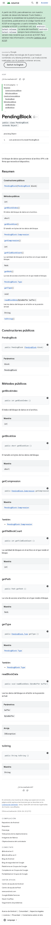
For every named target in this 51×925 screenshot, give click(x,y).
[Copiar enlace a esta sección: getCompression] (22, 481)
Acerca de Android (9, 911)
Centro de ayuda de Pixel (11, 888)
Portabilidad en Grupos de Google (15, 874)
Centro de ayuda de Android (12, 884)
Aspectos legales (37, 911)
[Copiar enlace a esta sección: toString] (13, 746)
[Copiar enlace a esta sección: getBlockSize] (18, 436)
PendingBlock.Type (13, 282)
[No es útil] (23, 79)
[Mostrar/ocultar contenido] (17, 85)
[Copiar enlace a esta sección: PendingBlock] (19, 338)
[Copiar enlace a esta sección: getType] (13, 624)
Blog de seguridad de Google (13, 863)
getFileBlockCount (13, 253)
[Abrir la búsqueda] (32, 2)
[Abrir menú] (3, 3)
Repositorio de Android (10, 822)
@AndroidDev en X (9, 855)
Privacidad (16, 915)
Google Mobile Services (11, 895)
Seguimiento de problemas (12, 903)
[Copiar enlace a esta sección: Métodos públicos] (28, 384)
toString (8, 319)
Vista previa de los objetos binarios (14, 834)
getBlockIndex (11, 208)
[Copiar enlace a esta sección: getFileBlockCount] (24, 531)
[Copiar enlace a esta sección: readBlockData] (20, 674)
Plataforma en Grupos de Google (14, 866)
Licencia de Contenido (10, 805)
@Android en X (7, 851)
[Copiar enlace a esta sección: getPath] (13, 579)
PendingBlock (10, 186)
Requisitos (5, 826)
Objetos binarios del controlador (14, 841)
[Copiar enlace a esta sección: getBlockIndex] (19, 391)
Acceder (44, 3)
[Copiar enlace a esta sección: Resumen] (16, 171)
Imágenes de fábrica (10, 838)
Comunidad (23, 911)
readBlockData (10, 300)
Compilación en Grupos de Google (15, 870)
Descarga (5, 830)
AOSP (4, 74)
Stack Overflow (8, 899)
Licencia (6, 915)
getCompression (11, 240)
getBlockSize (10, 224)
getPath (7, 271)
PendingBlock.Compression (16, 234)
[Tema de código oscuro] (47, 344)
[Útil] (20, 79)
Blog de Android (8, 859)
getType (8, 288)
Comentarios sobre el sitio (32, 915)
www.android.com (9, 891)
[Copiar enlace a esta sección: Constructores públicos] (36, 330)
